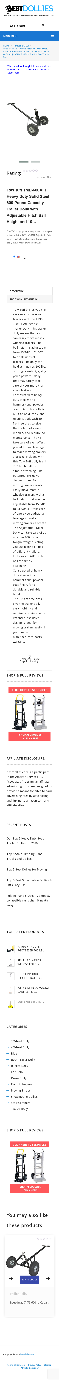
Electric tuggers (22, 1084)
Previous (40, 176)
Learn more (13, 72)
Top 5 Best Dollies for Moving (27, 869)
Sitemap (47, 1364)
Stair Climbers (20, 1103)
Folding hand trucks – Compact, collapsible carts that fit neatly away (28, 900)
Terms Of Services (16, 1364)
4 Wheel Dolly (20, 1047)
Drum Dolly (18, 1078)
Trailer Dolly (21, 45)
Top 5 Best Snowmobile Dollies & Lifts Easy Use (29, 882)
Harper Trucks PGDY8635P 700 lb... (31, 948)
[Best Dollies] (29, 10)
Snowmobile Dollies (24, 1096)
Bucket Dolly (19, 1066)
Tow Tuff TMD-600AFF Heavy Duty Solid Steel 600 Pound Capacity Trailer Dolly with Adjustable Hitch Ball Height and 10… (26, 52)
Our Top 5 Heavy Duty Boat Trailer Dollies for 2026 (25, 841)
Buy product (29, 1279)
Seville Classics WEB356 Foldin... (29, 962)
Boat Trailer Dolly (23, 1059)
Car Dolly (17, 1072)
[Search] (44, 25)
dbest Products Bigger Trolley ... (30, 976)
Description (17, 291)
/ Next (49, 176)
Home (6, 45)
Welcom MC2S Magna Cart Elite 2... (33, 989)
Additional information (24, 299)
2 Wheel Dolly (20, 1041)
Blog (14, 1053)
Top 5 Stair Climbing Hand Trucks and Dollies (24, 856)
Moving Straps (21, 1090)
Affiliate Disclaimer (30, 1367)
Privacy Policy (34, 1364)
